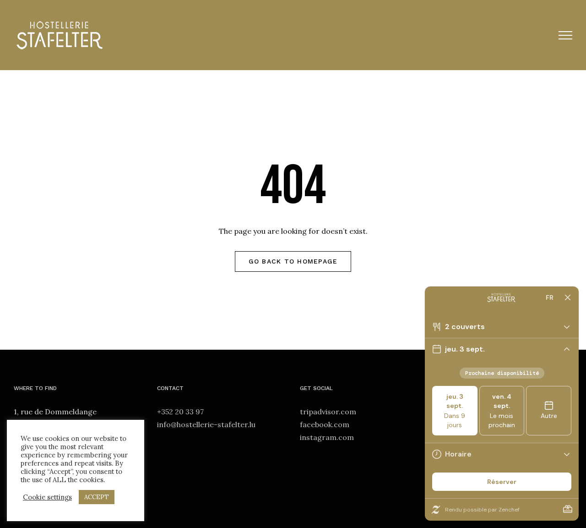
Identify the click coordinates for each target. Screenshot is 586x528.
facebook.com (324, 424)
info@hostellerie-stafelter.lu (206, 424)
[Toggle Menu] (565, 35)
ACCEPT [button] (96, 497)
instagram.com (327, 437)
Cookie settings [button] (47, 497)
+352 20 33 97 (180, 411)
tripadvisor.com (328, 411)
